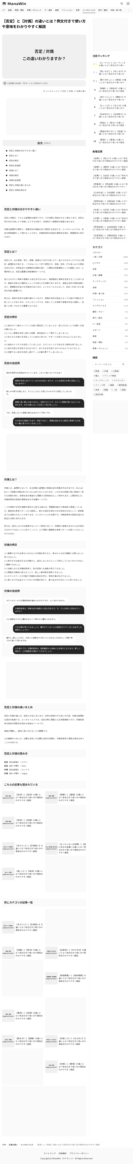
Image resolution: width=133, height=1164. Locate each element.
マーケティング (102, 380)
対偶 (71, 91)
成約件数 (99, 394)
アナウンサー (119, 380)
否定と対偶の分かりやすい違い (22, 150)
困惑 (124, 389)
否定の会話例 (15, 165)
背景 (97, 389)
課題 (112, 385)
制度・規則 (19, 10)
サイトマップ (50, 1153)
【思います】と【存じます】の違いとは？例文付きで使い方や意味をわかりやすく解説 (112, 72)
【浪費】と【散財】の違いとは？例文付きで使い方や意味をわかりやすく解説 (110, 168)
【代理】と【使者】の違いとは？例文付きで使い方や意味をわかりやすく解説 (110, 219)
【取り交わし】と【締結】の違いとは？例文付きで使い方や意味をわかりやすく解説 (112, 81)
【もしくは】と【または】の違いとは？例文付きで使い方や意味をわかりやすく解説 (112, 107)
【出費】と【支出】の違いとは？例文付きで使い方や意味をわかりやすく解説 (110, 176)
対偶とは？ (14, 170)
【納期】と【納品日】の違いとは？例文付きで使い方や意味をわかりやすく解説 (112, 89)
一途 (115, 389)
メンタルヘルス (89, 10)
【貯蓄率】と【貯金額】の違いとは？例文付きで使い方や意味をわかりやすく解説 (110, 185)
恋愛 (77, 10)
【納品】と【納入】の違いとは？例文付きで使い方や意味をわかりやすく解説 (112, 124)
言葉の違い (81, 91)
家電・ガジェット (34, 10)
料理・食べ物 (116, 10)
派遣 (106, 371)
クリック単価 (110, 375)
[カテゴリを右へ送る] (128, 10)
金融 (10, 10)
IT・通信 (48, 10)
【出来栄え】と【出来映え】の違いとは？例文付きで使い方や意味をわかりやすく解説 (112, 115)
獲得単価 (123, 385)
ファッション (67, 10)
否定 (64, 91)
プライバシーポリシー (79, 1153)
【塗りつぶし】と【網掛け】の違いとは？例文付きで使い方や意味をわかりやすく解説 (112, 98)
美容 (57, 10)
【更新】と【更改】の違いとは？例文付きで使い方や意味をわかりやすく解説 (112, 141)
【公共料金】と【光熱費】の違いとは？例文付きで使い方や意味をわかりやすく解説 (110, 194)
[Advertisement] (44, 116)
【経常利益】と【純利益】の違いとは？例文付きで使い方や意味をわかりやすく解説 (110, 202)
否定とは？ (14, 155)
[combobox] (110, 364)
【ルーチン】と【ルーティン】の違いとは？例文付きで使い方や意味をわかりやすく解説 (112, 64)
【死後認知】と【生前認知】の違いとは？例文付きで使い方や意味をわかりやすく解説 (110, 228)
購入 (97, 375)
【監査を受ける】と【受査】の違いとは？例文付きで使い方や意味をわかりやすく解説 (112, 132)
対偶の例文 (14, 175)
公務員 (116, 371)
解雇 (106, 389)
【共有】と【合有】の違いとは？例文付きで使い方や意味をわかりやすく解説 (110, 211)
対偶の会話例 (15, 180)
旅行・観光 (103, 10)
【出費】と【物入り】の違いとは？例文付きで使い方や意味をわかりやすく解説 (110, 159)
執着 (97, 371)
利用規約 (62, 1153)
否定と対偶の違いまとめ (19, 185)
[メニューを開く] (128, 4)
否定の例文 (14, 160)
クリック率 (100, 385)
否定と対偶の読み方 (17, 190)
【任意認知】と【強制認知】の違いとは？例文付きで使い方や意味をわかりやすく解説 (110, 236)
